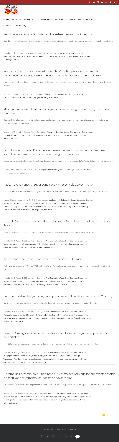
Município (27, 56)
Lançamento (18, 56)
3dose (5, 318)
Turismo (16, 59)
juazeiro (40, 97)
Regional (74, 203)
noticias (45, 318)
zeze (44, 362)
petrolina (26, 210)
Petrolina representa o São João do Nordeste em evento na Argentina (47, 34)
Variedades (7, 206)
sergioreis (30, 362)
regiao (23, 362)
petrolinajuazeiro (37, 210)
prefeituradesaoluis (78, 318)
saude (30, 247)
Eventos (80, 53)
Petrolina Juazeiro (63, 203)
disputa (54, 206)
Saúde (62, 315)
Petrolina (69, 56)
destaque (47, 206)
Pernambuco (60, 56)
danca (25, 206)
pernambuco (8, 284)
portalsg (15, 247)
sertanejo (38, 362)
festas (45, 400)
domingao (69, 206)
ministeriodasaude (34, 318)
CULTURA (49, 53)
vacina (35, 247)
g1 (10, 318)
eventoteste (38, 400)
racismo (49, 284)
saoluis (89, 318)
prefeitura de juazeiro (20, 173)
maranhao (23, 318)
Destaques (81, 200)
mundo (13, 210)
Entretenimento (19, 203)
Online (16, 138)
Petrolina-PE (15, 135)
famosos (37, 359)
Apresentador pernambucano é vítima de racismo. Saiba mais (42, 259)
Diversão (89, 200)
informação (7, 56)
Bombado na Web (55, 200)
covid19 (83, 244)
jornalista (80, 281)
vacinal (6, 321)
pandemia (7, 247)
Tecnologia (7, 59)
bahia (20, 359)
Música (41, 203)
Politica (75, 396)
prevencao (23, 247)
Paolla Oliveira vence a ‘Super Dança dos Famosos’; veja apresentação (48, 184)
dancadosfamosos (36, 206)
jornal (74, 281)
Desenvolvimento (60, 53)
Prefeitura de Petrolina (81, 56)
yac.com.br (73, 429)
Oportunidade (49, 56)
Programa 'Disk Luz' (51, 97)
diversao (61, 206)
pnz (36, 284)
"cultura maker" (86, 169)
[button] (25, 26)
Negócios (59, 132)
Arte (46, 200)
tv (45, 210)
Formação (7, 173)
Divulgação (72, 53)
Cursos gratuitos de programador (49, 135)
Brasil (65, 200)
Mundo (35, 203)
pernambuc (73, 400)
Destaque (72, 200)
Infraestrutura (58, 94)
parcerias (64, 359)
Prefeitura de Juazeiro (56, 169)
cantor (30, 359)
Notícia (75, 94)
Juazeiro (28, 203)
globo (89, 206)
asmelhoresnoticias (72, 244)
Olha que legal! (37, 56)
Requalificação (15, 97)
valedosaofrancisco (46, 247)
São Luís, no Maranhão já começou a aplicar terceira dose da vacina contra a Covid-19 (57, 296)
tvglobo (49, 210)
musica (19, 210)
